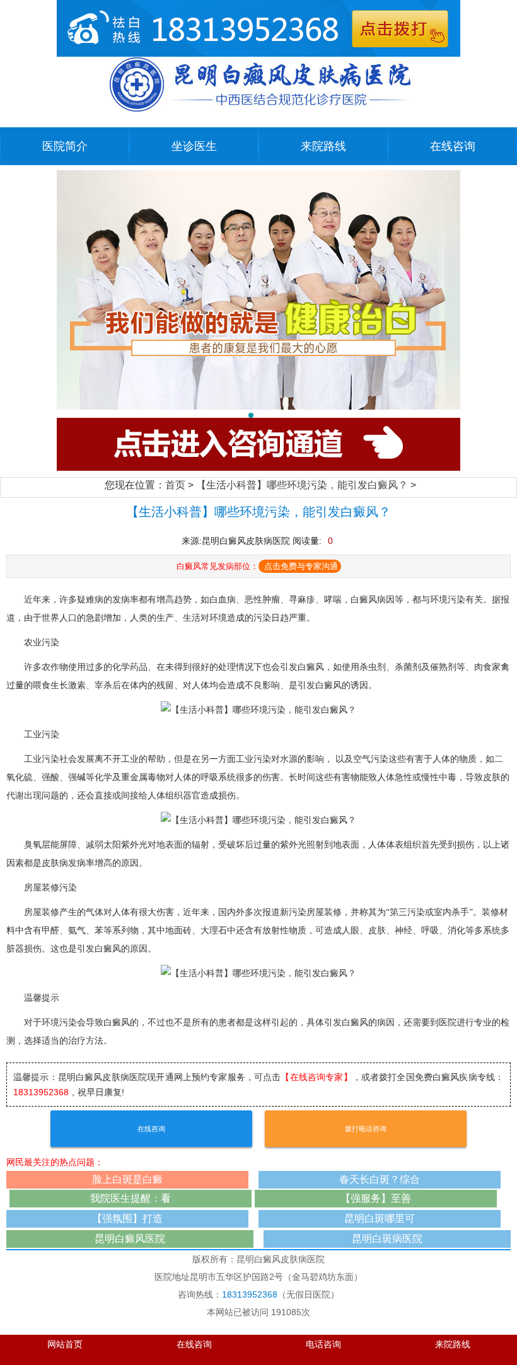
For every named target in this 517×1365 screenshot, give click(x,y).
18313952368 (41, 1092)
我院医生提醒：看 (130, 1198)
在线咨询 (452, 146)
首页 (175, 485)
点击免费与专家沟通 (301, 566)
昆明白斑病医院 (387, 1238)
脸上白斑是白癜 (127, 1179)
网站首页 (65, 1344)
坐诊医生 (194, 146)
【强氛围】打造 (127, 1218)
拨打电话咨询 (365, 1128)
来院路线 (323, 146)
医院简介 (65, 146)
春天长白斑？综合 (379, 1179)
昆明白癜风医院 (130, 1238)
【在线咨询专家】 (316, 1077)
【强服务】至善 (375, 1198)
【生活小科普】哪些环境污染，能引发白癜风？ (302, 485)
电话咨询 (323, 1344)
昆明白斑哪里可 (379, 1218)
